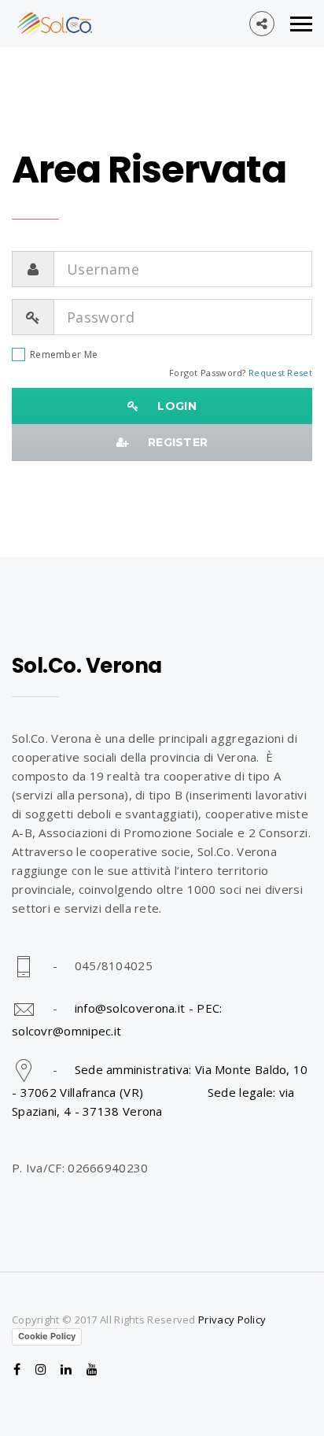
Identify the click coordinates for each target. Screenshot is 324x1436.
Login (172, 406)
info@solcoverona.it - (136, 1008)
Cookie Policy (46, 1336)
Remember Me (64, 354)
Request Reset (280, 372)
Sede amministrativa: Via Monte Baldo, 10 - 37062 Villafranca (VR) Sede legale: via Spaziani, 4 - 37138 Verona (160, 1090)
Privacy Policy (232, 1319)
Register (173, 442)
